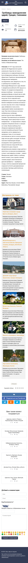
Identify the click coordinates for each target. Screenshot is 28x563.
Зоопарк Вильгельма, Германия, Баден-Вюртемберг (14, 431)
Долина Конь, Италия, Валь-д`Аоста (14, 467)
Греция (14, 384)
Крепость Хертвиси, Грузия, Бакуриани (14, 455)
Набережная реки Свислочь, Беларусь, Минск (14, 443)
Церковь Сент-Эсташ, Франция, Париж (14, 478)
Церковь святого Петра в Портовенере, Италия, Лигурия (14, 419)
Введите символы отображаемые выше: (14, 508)
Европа (5, 20)
